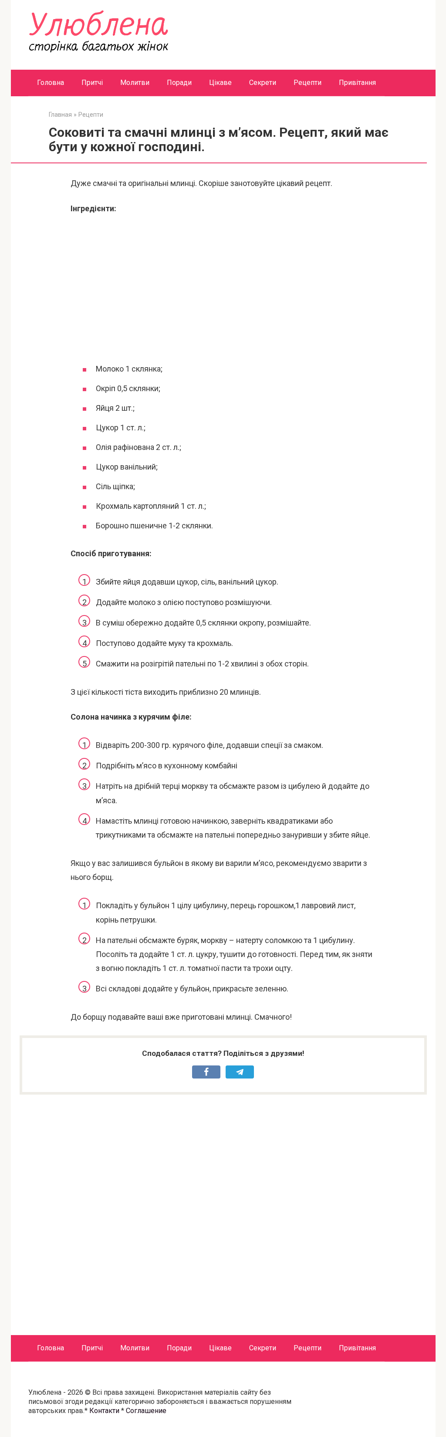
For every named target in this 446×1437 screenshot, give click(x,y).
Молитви (134, 82)
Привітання (357, 82)
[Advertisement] (223, 287)
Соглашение (146, 1411)
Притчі (92, 82)
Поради (179, 82)
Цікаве (220, 82)
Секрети (262, 82)
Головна (50, 82)
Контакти (104, 1411)
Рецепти (307, 82)
